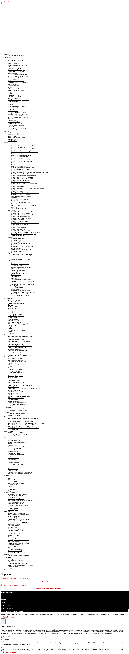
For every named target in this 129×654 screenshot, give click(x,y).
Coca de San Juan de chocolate (16, 303)
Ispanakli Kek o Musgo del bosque (21, 267)
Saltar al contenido (6, 1)
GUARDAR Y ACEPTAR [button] (8, 652)
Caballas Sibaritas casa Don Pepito (17, 65)
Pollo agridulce (12, 104)
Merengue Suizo (12, 484)
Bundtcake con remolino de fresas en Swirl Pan (21, 420)
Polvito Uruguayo (13, 508)
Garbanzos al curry (13, 368)
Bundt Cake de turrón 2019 (18, 229)
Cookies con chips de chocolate (16, 382)
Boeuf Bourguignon (13, 63)
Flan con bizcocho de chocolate (16, 447)
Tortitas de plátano (13, 469)
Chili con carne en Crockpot (15, 365)
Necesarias (6, 639)
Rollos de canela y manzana (15, 322)
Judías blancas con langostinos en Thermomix (20, 565)
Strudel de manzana (13, 462)
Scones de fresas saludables (15, 549)
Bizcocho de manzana (17, 158)
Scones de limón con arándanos (16, 330)
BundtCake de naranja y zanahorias (21, 218)
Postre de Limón (12, 459)
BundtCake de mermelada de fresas (21, 216)
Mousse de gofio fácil (14, 453)
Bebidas (6, 131)
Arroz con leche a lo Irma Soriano (17, 442)
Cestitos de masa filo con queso (16, 70)
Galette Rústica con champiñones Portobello (20, 82)
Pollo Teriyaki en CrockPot (15, 369)
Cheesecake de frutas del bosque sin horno (19, 341)
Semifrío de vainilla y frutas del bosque (18, 555)
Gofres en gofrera (12, 306)
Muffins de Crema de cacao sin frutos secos (23, 292)
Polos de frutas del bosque (15, 436)
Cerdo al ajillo (12, 363)
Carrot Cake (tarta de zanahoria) (20, 264)
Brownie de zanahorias (17, 251)
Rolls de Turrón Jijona (14, 415)
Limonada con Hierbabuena (15, 139)
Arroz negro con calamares (15, 560)
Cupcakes (10, 253)
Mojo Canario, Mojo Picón (15, 503)
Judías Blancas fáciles (14, 89)
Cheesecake (7, 335)
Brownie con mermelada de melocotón (22, 246)
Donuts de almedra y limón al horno (21, 259)
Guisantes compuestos (14, 85)
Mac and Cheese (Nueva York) (16, 502)
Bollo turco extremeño (14, 562)
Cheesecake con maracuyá (15, 349)
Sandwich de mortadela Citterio (16, 125)
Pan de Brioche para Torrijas (16, 313)
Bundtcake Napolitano (17, 219)
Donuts (10, 257)
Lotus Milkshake (12, 141)
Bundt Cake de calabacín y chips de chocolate (24, 183)
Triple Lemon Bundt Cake (18, 208)
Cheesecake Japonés (13, 342)
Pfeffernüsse (11, 406)
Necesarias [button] (4, 638)
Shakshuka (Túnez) (13, 510)
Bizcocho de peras (16, 164)
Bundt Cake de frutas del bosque (20, 180)
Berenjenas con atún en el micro (16, 409)
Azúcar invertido (12, 477)
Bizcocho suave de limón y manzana (21, 169)
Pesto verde (11, 488)
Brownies (10, 237)
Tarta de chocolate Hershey (18, 270)
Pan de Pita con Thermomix (15, 314)
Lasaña (10, 93)
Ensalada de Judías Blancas (15, 530)
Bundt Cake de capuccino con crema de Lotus (24, 177)
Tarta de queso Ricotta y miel (16, 354)
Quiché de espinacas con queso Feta (18, 117)
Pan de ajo (11, 309)
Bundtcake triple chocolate (18, 227)
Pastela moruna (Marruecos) (15, 506)
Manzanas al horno (13, 450)
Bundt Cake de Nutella (17, 186)
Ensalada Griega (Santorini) (15, 495)
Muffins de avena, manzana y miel (20, 290)
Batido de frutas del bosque (15, 136)
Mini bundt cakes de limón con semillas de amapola (25, 232)
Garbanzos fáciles (13, 84)
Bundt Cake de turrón (17, 191)
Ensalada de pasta (13, 527)
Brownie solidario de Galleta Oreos (21, 249)
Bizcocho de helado (16, 153)
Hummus (10, 87)
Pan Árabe (11, 311)
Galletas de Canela (13, 393)
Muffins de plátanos (13, 541)
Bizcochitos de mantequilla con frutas (21, 171)
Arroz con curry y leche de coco (17, 513)
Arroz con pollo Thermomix (15, 60)
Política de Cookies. (46, 616)
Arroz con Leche (12, 439)
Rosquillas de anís (13, 327)
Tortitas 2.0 (11, 333)
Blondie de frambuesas (17, 238)
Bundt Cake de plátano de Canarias (21, 189)
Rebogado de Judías (13, 119)
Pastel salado (11, 103)
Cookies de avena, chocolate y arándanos (19, 519)
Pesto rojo (10, 486)
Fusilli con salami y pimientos (16, 81)
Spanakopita (11, 126)
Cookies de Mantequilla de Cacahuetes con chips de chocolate (25, 388)
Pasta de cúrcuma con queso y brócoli (18, 543)
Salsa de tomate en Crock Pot (16, 372)
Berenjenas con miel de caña (16, 62)
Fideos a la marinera (13, 79)
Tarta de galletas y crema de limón (20, 271)
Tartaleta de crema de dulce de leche (21, 279)
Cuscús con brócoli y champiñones (17, 521)
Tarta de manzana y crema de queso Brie (19, 128)
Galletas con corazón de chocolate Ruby (19, 396)
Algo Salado (7, 57)
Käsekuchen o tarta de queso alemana (18, 350)
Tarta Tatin (14, 278)
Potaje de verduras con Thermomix (17, 112)
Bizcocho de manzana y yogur (19, 163)
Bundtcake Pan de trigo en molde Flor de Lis (20, 426)
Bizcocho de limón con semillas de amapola (23, 156)
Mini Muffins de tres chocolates (20, 295)
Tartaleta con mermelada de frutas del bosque (23, 284)
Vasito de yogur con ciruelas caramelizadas (19, 473)
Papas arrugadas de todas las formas (18, 505)
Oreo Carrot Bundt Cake (18, 235)
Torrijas (10, 467)
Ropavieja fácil (12, 120)
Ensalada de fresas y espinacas (16, 529)
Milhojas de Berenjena (14, 95)
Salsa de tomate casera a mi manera (17, 123)
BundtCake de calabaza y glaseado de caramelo (24, 212)
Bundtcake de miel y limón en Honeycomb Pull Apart (22, 424)
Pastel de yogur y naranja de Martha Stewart (23, 205)
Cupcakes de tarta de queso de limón (21, 256)
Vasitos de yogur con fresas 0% (16, 552)
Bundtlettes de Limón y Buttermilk (20, 194)
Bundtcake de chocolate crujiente (20, 213)
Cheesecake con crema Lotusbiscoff (18, 338)
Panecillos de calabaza (14, 320)
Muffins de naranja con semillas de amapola (23, 294)
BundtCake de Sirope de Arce (19, 224)
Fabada (10, 366)
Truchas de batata (12, 470)
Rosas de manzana (13, 461)
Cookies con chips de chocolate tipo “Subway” (21, 385)
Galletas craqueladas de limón (16, 398)
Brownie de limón (16, 245)
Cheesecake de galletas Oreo (16, 339)
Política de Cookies (6, 605)
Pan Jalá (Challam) (13, 317)
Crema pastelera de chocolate (16, 483)
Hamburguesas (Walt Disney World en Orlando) (21, 500)
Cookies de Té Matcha (14, 390)
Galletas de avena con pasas (15, 391)
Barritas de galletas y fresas (15, 376)
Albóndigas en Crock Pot (15, 358)
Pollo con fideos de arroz (15, 107)
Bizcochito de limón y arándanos (20, 147)
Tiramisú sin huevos (13, 465)
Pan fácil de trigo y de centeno (16, 316)
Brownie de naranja (16, 248)
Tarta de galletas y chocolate (19, 273)
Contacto (6, 570)
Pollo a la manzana (13, 111)
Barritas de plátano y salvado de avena (18, 514)
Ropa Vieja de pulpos (14, 122)
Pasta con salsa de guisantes (15, 544)
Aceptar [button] (12, 617)
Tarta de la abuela (16, 275)
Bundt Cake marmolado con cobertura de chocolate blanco (27, 188)
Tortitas (10, 331)
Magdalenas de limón (17, 287)
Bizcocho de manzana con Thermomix (22, 161)
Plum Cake (14, 207)
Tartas (9, 260)
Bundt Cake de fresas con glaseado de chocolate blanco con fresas (29, 172)
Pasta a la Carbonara (13, 101)
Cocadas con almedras (14, 379)
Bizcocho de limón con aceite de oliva (21, 155)
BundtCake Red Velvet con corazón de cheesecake (25, 223)
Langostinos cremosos (14, 92)
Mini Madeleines (16, 289)
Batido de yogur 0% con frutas (16, 137)
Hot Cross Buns (12, 308)
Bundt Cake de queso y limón (19, 221)
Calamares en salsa (13, 66)
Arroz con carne (12, 59)
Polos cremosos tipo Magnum (16, 454)
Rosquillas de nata (13, 328)
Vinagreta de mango (13, 491)
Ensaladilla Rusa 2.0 (13, 78)
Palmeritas (10, 456)
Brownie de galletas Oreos (18, 242)
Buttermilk (11, 478)
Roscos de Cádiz (12, 325)
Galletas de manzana (13, 401)
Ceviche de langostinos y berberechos (18, 518)
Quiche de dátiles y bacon (15, 115)
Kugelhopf (14, 197)
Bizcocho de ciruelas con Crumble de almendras (24, 152)
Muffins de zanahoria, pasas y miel (20, 297)
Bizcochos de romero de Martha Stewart (22, 167)
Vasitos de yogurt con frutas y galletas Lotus (20, 472)
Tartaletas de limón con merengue (20, 283)
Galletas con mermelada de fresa (17, 402)
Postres (6, 437)
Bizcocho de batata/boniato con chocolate (22, 148)
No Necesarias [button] (5, 646)
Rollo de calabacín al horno (15, 548)
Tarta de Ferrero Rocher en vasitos (17, 464)
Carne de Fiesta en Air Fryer (15, 55)
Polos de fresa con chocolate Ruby (17, 434)
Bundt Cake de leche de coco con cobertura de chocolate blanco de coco (31, 185)
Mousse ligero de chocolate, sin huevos (18, 540)
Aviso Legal (4, 602)
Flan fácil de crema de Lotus (15, 448)
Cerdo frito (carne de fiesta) (15, 68)
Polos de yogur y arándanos (15, 546)
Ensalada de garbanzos (14, 524)
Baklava (10, 443)
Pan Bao (10, 568)
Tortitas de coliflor (13, 130)
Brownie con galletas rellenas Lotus (21, 243)
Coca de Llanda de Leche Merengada (21, 196)
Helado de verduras (13, 535)
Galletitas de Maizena (14, 395)
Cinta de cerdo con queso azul (16, 71)
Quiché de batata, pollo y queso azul (18, 114)
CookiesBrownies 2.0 (14, 380)
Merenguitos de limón (14, 451)
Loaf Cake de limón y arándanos (20, 199)
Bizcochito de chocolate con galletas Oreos (23, 145)
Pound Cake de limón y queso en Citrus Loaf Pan (21, 421)
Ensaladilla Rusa (12, 73)
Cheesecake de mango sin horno (17, 347)
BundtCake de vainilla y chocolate (20, 230)
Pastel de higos (15, 268)
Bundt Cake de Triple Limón (19, 226)
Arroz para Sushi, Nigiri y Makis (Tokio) (19, 494)
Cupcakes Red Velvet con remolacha (21, 254)
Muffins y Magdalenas (14, 286)
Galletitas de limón (13, 399)
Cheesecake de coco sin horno (16, 344)
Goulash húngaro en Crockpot (16, 499)
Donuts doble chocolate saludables (17, 522)
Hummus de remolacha (14, 536)
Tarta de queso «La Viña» (15, 352)
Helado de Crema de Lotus (15, 432)
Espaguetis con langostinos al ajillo (17, 74)
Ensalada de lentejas (13, 525)
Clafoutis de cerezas (16, 265)
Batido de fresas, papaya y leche (17, 133)
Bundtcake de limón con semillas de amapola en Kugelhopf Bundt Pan (27, 423)
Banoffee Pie (14, 262)
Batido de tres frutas (13, 134)
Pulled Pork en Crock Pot (15, 371)
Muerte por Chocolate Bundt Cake (20, 202)
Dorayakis (10, 305)
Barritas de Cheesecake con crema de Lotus (20, 336)
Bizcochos (11, 144)
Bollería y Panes (8, 298)
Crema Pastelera (12, 481)
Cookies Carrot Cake (13, 387)
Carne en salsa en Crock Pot (15, 360)
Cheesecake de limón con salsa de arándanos (20, 346)
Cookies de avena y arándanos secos (18, 383)
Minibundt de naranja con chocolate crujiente (23, 234)
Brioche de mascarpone (14, 300)
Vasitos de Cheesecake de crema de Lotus (19, 355)
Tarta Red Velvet (16, 276)
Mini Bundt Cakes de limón (19, 201)
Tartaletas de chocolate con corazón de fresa (23, 281)
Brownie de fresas (16, 240)
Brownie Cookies (12, 377)
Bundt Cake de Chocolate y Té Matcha (22, 178)
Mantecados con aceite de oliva (16, 413)
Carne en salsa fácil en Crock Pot (17, 361)
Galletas (6, 374)
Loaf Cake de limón (13, 429)
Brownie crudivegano (14, 516)
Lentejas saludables (13, 538)
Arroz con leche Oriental (14, 440)
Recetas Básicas (8, 475)
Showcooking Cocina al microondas (18, 410)
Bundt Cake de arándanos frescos (20, 182)
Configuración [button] (5, 617)
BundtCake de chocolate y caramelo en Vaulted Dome (23, 418)
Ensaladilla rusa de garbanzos (16, 533)
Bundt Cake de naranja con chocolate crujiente (24, 175)
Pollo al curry (11, 109)
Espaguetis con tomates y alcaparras (18, 76)
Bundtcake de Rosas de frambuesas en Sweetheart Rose (23, 428)
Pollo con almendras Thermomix (17, 106)
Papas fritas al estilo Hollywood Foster (18, 100)
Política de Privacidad (7, 608)
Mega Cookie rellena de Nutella (16, 404)
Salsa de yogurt (12, 489)
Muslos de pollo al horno (15, 96)
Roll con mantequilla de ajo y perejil (18, 324)
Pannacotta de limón (13, 458)
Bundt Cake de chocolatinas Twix (20, 174)
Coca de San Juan (13, 301)
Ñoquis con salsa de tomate (15, 98)
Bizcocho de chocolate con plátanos (21, 150)
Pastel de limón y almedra (18, 204)
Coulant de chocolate (13, 445)
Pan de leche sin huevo (14, 319)
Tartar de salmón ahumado (15, 551)
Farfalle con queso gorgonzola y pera (18, 563)
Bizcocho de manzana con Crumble (21, 160)
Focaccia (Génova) (13, 497)
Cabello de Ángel (12, 480)
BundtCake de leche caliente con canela (22, 215)
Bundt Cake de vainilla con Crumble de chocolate (25, 193)
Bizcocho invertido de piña (18, 166)
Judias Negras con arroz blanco (16, 90)
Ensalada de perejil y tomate (15, 532)
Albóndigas (11, 559)
